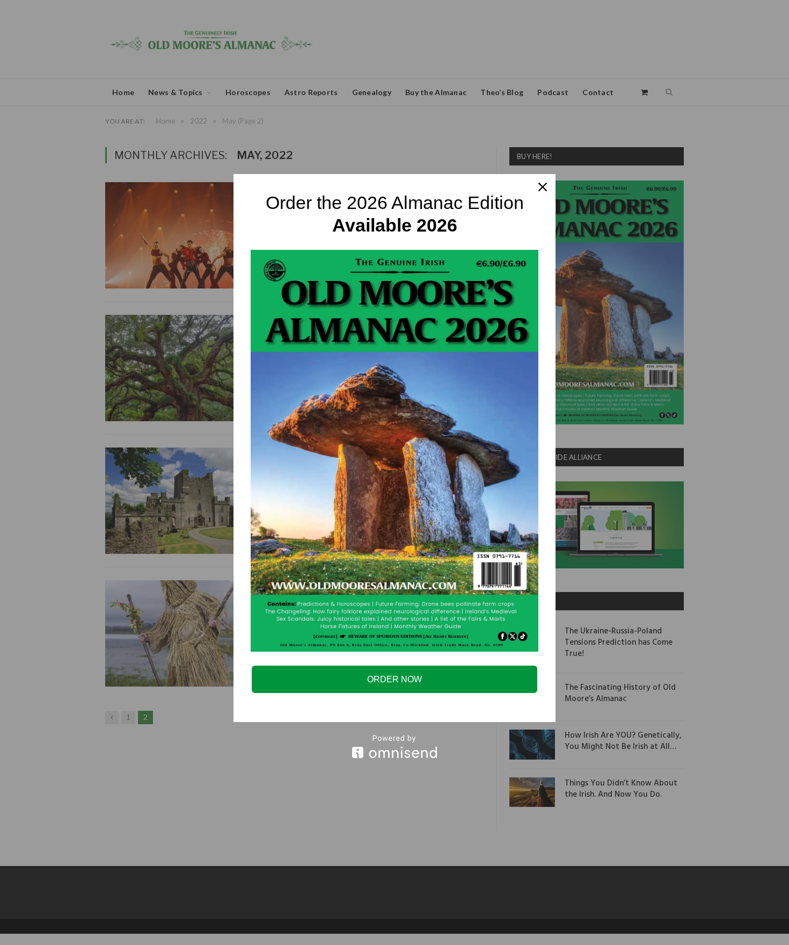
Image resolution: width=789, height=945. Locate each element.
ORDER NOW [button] (394, 679)
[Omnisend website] (394, 746)
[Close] (543, 187)
